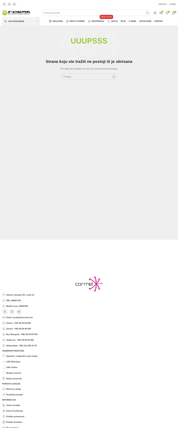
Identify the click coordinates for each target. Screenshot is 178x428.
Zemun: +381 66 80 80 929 (18, 329)
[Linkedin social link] (14, 4)
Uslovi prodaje (13, 405)
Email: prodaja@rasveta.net (19, 317)
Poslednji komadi (14, 394)
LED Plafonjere (13, 361)
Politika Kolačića (14, 422)
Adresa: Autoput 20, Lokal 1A (20, 295)
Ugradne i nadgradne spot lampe (22, 356)
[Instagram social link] (9, 4)
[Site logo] (16, 13)
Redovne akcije (13, 389)
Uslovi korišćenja (14, 411)
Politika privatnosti (15, 416)
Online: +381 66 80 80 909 (18, 323)
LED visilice (11, 367)
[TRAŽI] (147, 13)
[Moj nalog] (155, 13)
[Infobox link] (87, 246)
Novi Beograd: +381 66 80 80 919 (21, 334)
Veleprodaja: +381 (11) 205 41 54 (21, 345)
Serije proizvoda (14, 378)
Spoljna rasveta (13, 373)
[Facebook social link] (4, 4)
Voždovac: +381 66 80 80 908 (20, 340)
